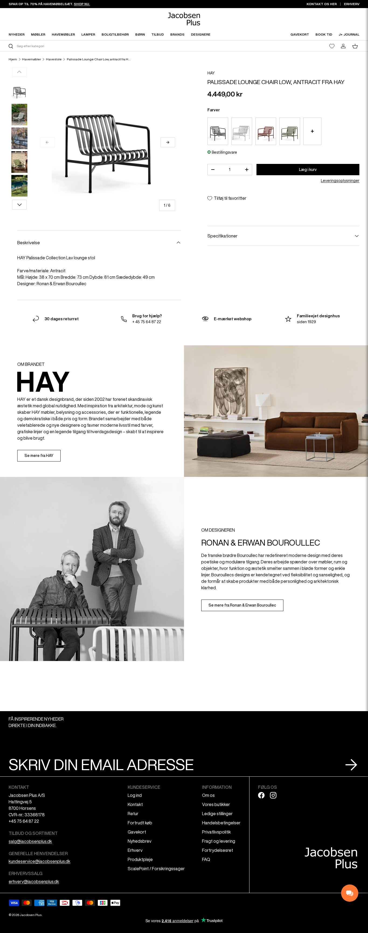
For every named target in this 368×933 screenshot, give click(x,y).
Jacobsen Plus (30, 915)
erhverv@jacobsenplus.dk (34, 881)
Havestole (54, 59)
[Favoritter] (331, 46)
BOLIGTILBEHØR (115, 34)
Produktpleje (140, 859)
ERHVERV (351, 4)
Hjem (13, 59)
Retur (133, 813)
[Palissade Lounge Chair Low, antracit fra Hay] (218, 131)
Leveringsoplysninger (340, 181)
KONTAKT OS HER (322, 4)
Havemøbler (31, 59)
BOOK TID (323, 34)
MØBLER (38, 34)
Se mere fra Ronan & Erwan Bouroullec (242, 605)
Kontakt (135, 804)
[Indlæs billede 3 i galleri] (19, 138)
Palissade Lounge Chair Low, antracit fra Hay (99, 59)
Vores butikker (216, 804)
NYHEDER (17, 34)
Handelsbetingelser (221, 823)
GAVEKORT (299, 34)
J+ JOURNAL (349, 34)
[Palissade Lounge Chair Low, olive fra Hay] (290, 131)
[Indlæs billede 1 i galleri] (19, 91)
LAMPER (88, 34)
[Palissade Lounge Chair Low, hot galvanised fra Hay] (242, 131)
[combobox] (96, 46)
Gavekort (137, 832)
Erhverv (135, 850)
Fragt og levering (218, 841)
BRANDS (177, 34)
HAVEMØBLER (63, 34)
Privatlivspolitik (216, 832)
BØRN (140, 34)
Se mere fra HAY (39, 455)
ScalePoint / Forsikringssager (156, 868)
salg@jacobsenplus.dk (30, 841)
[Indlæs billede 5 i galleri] (19, 186)
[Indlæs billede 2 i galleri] (19, 114)
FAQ (206, 859)
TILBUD (157, 34)
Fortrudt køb (140, 823)
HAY (211, 73)
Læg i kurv (308, 169)
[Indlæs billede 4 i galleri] (19, 162)
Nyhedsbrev (139, 841)
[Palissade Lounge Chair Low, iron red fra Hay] (266, 131)
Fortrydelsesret (217, 850)
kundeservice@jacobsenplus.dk (39, 861)
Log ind (135, 795)
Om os (208, 795)
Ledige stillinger (217, 813)
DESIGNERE (200, 34)
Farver (213, 110)
